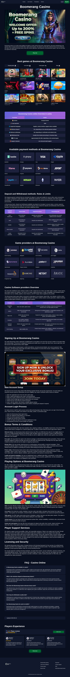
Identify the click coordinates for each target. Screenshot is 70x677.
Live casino (26, 65)
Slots (57, 65)
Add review (58, 631)
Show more (35, 650)
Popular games (11, 65)
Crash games (42, 65)
